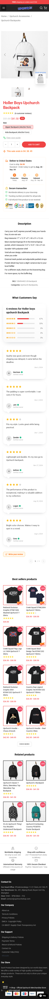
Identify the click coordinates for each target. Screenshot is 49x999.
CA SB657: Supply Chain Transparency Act (19, 925)
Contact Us (6, 948)
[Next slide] (44, 54)
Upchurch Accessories (20, 16)
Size (5, 123)
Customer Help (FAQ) (10, 952)
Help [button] (44, 996)
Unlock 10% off (5, 987)
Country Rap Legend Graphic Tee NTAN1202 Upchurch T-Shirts (35, 689)
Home (4, 16)
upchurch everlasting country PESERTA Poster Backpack (34, 826)
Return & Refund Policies (12, 945)
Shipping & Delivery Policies (13, 937)
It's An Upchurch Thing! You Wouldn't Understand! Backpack (12, 826)
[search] (41, 7)
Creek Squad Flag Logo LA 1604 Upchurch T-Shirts (12, 651)
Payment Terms (8, 941)
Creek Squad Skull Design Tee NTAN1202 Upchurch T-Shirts (35, 651)
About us (5, 910)
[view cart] (45, 7)
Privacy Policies (8, 918)
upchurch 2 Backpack (35, 783)
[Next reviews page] (43, 561)
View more (24, 744)
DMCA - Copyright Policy (11, 921)
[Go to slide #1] (17, 92)
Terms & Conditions (10, 914)
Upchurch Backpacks (10, 20)
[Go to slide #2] (31, 92)
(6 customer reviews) (23, 113)
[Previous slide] (5, 54)
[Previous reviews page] (30, 561)
